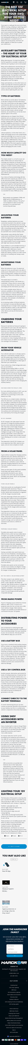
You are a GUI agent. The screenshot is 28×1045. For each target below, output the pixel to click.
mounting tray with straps (12, 228)
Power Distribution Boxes (14, 1023)
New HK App (6, 871)
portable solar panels (7, 476)
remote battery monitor (8, 281)
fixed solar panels (10, 471)
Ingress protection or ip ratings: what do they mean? (9, 911)
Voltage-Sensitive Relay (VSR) (9, 368)
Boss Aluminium (5, 828)
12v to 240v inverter (6, 733)
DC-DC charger (18, 373)
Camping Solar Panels (14, 1013)
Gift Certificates (14, 1032)
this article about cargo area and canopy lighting (10, 812)
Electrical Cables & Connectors (14, 1027)
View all (14, 859)
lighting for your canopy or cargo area (15, 803)
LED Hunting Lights (14, 1004)
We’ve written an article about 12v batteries (13, 100)
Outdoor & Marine (14, 999)
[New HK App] (6, 865)
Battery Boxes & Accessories (14, 1020)
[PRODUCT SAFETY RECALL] (6, 882)
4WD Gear (13, 990)
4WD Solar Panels (14, 1011)
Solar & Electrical (14, 1008)
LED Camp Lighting (14, 987)
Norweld (19, 824)
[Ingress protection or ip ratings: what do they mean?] (6, 902)
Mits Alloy (14, 826)
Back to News (15, 846)
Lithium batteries (6, 132)
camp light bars (11, 806)
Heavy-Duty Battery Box (19, 646)
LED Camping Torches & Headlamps (14, 1001)
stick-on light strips (6, 807)
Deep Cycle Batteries (14, 1015)
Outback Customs (6, 826)
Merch (14, 1030)
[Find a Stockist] (14, 2)
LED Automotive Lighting (14, 992)
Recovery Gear (14, 997)
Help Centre (14, 981)
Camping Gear (14, 985)
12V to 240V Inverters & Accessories (14, 1025)
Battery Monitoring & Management (14, 1018)
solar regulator (10, 582)
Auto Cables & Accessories (14, 994)
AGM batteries (5, 116)
